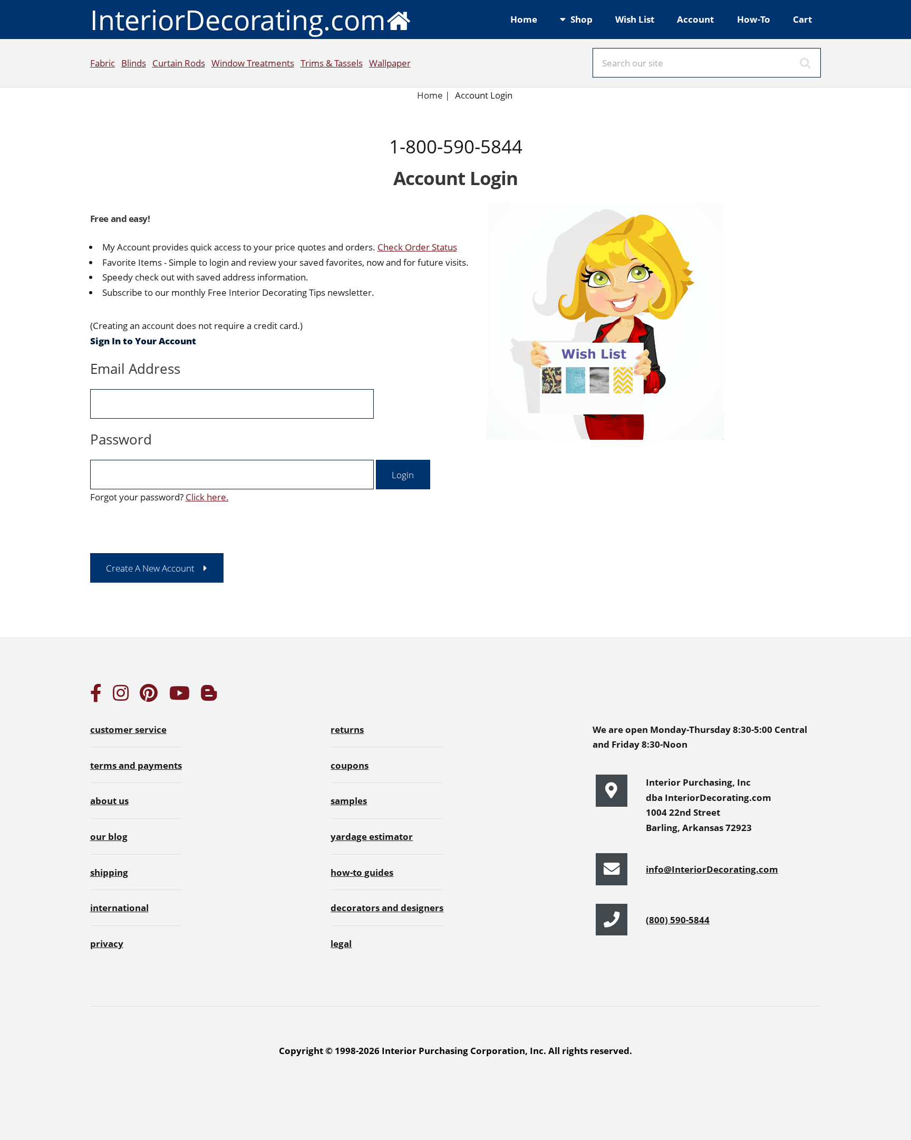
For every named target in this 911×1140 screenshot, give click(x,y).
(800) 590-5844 (678, 919)
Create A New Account (150, 568)
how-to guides (362, 872)
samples (349, 800)
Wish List (634, 19)
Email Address (135, 368)
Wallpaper (390, 62)
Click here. (207, 496)
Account (695, 19)
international (119, 907)
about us (109, 800)
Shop (581, 19)
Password (121, 439)
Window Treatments (252, 62)
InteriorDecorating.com (237, 19)
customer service (128, 729)
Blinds (133, 62)
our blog (109, 836)
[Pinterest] (149, 696)
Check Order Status (417, 246)
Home (523, 19)
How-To (753, 19)
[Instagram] (121, 696)
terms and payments (136, 765)
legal (341, 943)
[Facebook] (96, 696)
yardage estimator (372, 836)
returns (347, 729)
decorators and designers (387, 907)
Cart (802, 19)
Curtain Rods (178, 62)
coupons (350, 765)
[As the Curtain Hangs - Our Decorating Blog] (209, 696)
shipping (109, 872)
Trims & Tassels (332, 62)
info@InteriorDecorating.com (712, 869)
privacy (106, 943)
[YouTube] (179, 696)
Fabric (102, 62)
